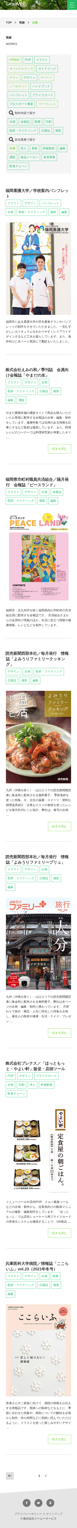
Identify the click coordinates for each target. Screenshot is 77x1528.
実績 (22, 22)
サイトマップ (54, 1513)
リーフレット (47, 104)
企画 (12, 121)
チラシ (13, 77)
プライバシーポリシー (28, 1513)
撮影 (58, 130)
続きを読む (59, 450)
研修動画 (48, 148)
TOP (9, 22)
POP (28, 59)
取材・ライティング (22, 130)
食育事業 (49, 157)
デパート (46, 77)
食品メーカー (29, 157)
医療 (37, 121)
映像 (12, 148)
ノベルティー (18, 86)
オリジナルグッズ (21, 68)
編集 (63, 148)
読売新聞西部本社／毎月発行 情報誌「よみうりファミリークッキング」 (37, 659)
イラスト (42, 59)
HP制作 (14, 59)
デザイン (29, 77)
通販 (12, 157)
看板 (35, 148)
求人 (23, 148)
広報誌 (45, 130)
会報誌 (25, 121)
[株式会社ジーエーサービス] (38, 5)
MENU (72, 5)
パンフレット (18, 95)
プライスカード (42, 95)
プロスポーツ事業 (21, 104)
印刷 (49, 121)
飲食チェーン (18, 166)
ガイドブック (47, 68)
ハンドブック (41, 86)
